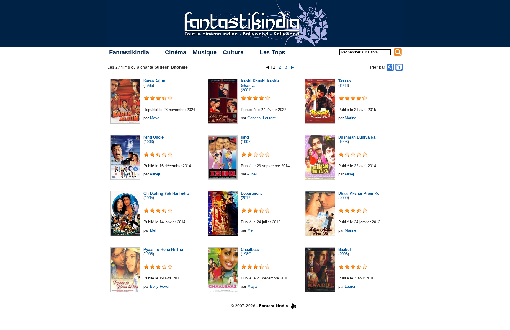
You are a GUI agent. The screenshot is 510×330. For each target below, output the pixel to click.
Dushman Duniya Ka (356, 137)
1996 (343, 141)
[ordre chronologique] (399, 67)
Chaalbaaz (250, 249)
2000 (343, 198)
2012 (246, 198)
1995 (149, 85)
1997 (246, 141)
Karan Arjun (154, 81)
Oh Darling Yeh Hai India (166, 193)
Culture (233, 52)
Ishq (245, 137)
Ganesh (254, 118)
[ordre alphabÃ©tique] (390, 67)
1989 (246, 254)
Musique (205, 52)
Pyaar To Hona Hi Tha (163, 249)
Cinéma (175, 52)
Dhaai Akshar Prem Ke (358, 193)
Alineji (155, 174)
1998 (149, 254)
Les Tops (272, 52)
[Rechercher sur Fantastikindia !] (398, 52)
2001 (246, 90)
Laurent (269, 118)
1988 (343, 85)
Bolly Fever (159, 286)
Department (251, 193)
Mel (153, 230)
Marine (350, 118)
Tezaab (344, 81)
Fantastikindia (129, 52)
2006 (343, 254)
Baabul (344, 249)
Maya (154, 118)
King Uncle (153, 137)
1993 (149, 141)
